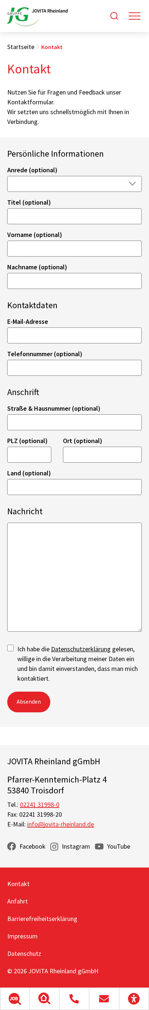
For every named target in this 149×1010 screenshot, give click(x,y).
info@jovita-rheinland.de (60, 824)
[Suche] (114, 16)
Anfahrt (17, 901)
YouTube (118, 846)
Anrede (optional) (32, 170)
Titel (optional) (29, 202)
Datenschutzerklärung (81, 649)
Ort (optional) (82, 440)
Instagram (76, 846)
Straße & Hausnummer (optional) (54, 408)
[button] (14, 999)
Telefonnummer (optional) (44, 354)
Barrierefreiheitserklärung (42, 918)
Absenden (29, 701)
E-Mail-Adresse (27, 321)
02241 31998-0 (39, 804)
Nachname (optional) (37, 267)
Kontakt (18, 884)
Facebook (33, 846)
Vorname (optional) (34, 234)
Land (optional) (29, 473)
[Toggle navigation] (134, 16)
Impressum (22, 936)
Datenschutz (24, 953)
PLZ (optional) (27, 440)
